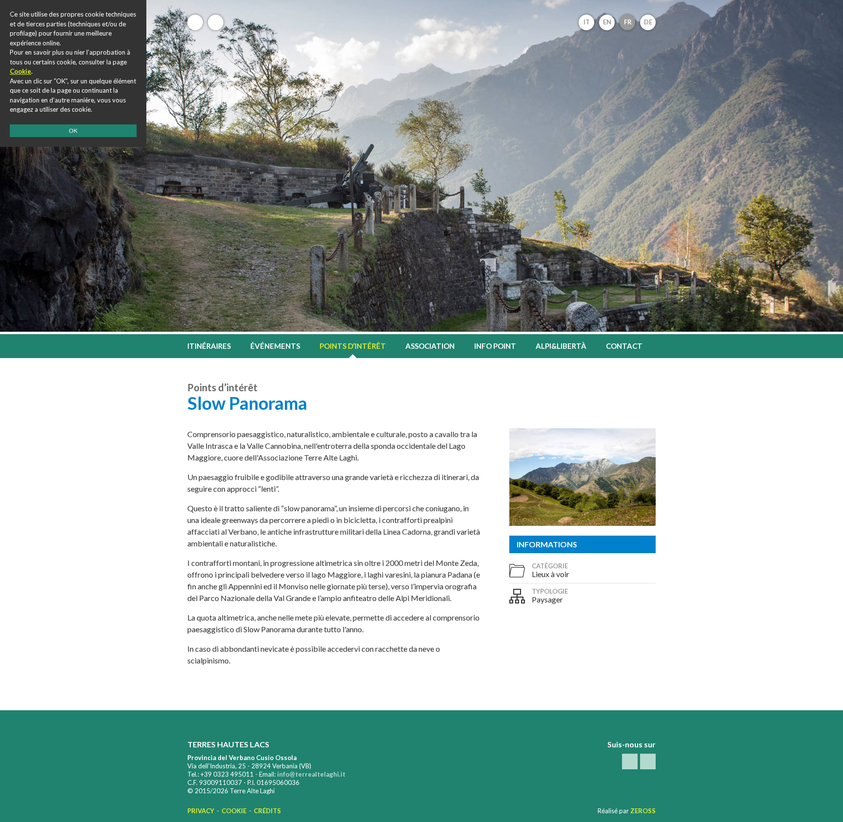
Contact (624, 345)
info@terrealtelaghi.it (311, 774)
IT (586, 22)
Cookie (233, 811)
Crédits (267, 811)
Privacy (200, 811)
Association (430, 345)
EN (607, 22)
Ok (73, 130)
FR (628, 22)
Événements (275, 345)
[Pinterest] (215, 22)
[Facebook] (195, 22)
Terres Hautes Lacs (421, 36)
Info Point (495, 345)
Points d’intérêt (353, 345)
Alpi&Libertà (561, 345)
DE (648, 22)
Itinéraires (209, 345)
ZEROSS (643, 811)
